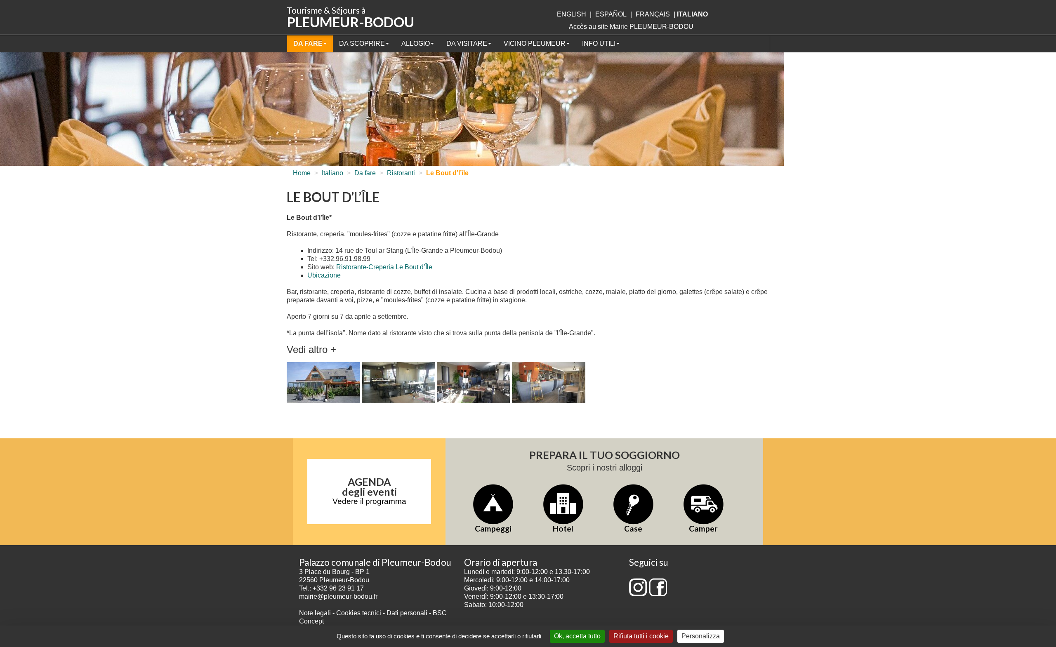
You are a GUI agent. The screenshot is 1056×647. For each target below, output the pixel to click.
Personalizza (700, 636)
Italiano (332, 172)
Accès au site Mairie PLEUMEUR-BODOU (631, 26)
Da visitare (466, 43)
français (653, 14)
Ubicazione (324, 275)
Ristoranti (401, 172)
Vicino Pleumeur (535, 43)
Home (302, 172)
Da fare (308, 43)
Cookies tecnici (359, 612)
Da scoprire (362, 43)
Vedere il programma (369, 501)
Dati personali (407, 612)
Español (611, 14)
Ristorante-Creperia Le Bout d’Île (384, 267)
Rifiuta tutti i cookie (641, 636)
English (571, 14)
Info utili (598, 43)
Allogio (415, 43)
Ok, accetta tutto (577, 636)
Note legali (315, 612)
